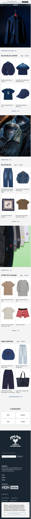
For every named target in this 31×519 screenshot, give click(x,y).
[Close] (27, 504)
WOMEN (27, 60)
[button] (1, 5)
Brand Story (5, 163)
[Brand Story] (15, 140)
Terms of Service (5, 498)
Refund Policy (5, 500)
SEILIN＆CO (5, 494)
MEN (22, 60)
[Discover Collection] (15, 32)
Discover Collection (7, 54)
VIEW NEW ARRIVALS (13, 396)
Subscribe (19, 456)
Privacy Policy (14, 498)
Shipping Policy (13, 500)
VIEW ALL (13, 116)
